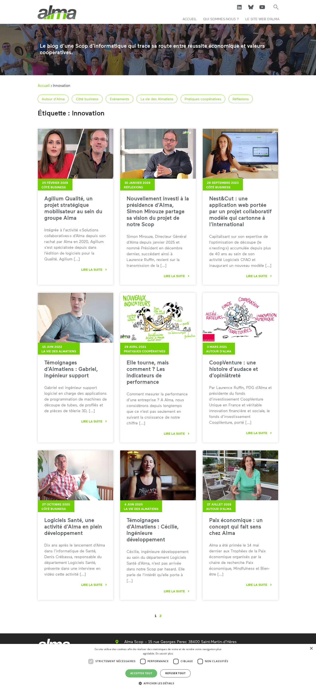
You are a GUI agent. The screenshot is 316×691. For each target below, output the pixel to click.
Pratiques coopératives (203, 99)
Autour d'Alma (53, 99)
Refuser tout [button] (175, 673)
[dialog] (158, 667)
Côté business (87, 99)
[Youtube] (262, 7)
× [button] (311, 648)
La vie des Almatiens (157, 99)
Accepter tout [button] (141, 673)
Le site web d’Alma (262, 19)
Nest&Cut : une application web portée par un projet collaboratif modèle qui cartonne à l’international (240, 211)
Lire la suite (92, 269)
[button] (276, 7)
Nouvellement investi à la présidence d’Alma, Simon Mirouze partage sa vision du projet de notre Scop (158, 211)
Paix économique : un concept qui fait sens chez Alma (236, 527)
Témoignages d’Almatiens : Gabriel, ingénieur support (71, 369)
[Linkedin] (239, 7)
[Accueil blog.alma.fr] (57, 12)
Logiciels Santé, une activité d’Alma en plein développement (73, 527)
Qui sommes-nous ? (221, 19)
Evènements (119, 99)
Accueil (190, 19)
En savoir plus (164, 653)
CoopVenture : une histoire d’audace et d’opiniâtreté (233, 369)
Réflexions (241, 99)
